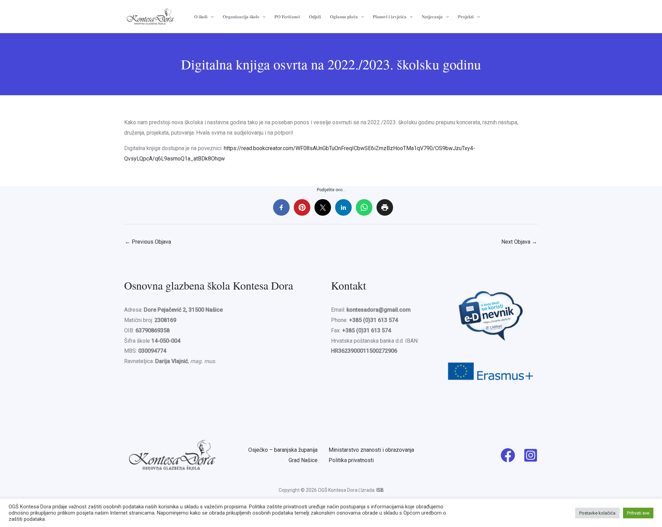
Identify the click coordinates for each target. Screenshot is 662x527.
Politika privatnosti (351, 460)
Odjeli (315, 16)
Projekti (466, 16)
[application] (211, 16)
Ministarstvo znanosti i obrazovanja (371, 450)
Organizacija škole (241, 16)
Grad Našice (303, 460)
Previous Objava (148, 241)
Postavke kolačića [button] (597, 513)
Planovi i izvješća (390, 16)
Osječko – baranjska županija (283, 450)
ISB (380, 490)
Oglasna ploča (344, 16)
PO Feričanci (287, 16)
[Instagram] (530, 455)
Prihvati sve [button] (638, 513)
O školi (201, 16)
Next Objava (519, 241)
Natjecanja (432, 16)
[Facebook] (508, 455)
